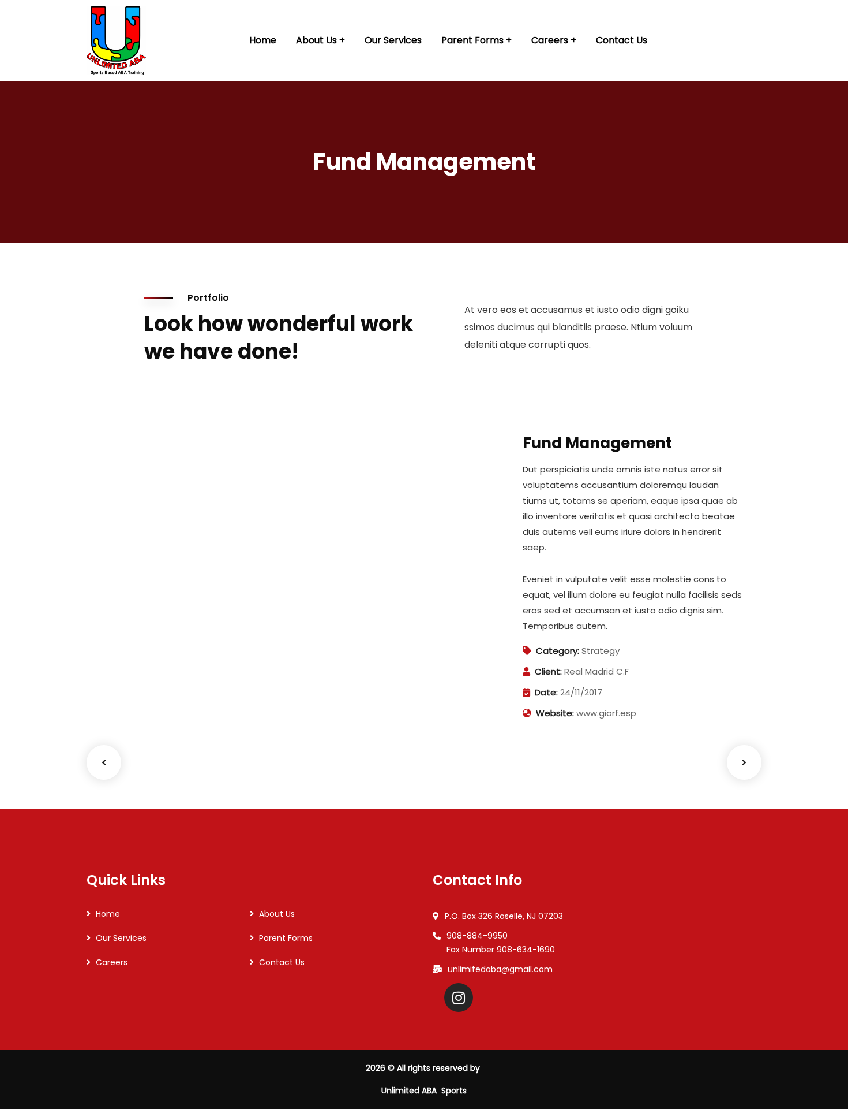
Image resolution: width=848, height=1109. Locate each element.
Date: (546, 692)
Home (108, 914)
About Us (277, 914)
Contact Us (282, 962)
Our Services (121, 938)
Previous (104, 762)
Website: (555, 713)
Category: (557, 651)
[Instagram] (458, 997)
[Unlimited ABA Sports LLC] (116, 40)
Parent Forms (286, 938)
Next (744, 762)
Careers (111, 962)
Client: (548, 671)
